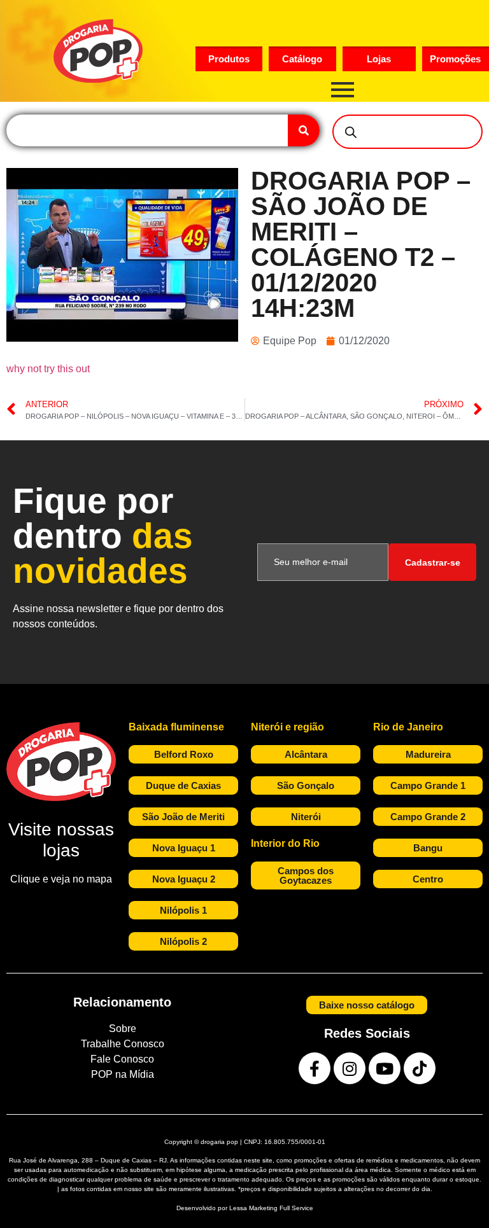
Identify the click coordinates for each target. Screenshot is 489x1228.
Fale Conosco (122, 1059)
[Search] (304, 130)
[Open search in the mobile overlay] (407, 131)
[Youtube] (384, 1068)
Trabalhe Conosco (122, 1043)
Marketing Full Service (281, 1207)
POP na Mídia (122, 1074)
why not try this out (48, 368)
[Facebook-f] (314, 1068)
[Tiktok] (420, 1068)
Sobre (122, 1028)
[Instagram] (349, 1068)
